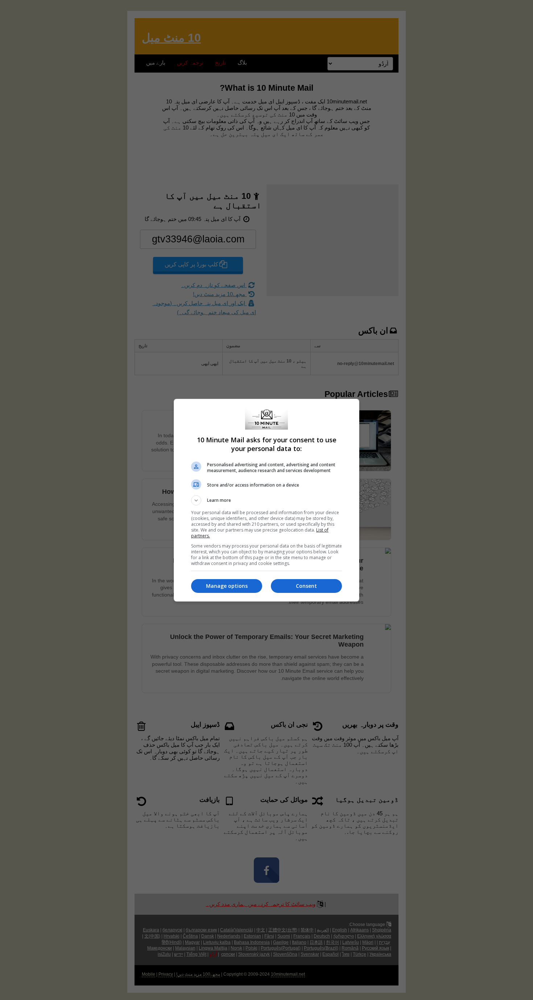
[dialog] (266, 500)
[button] (266, 500)
